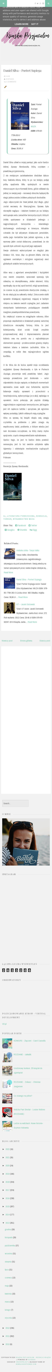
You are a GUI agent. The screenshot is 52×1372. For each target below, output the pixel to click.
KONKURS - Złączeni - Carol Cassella (29, 1040)
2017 (7, 1190)
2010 (7, 1344)
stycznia (8, 1317)
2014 (7, 1214)
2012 (7, 1327)
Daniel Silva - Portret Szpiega (22, 70)
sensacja (41, 516)
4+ (4, 516)
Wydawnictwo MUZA (24, 519)
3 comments (11, 82)
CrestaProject (22, 1362)
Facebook (21, 525)
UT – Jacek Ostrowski (25, 604)
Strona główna (26, 640)
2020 (7, 1165)
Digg (34, 529)
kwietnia (8, 1293)
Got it (34, 24)
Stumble (23, 529)
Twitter (34, 525)
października (10, 1245)
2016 (7, 1198)
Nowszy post (7, 640)
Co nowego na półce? (23, 1095)
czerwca (8, 1277)
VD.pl (4, 1023)
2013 (7, 1222)
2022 (7, 1149)
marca (7, 1301)
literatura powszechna (21, 516)
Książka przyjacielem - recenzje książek (33, 1357)
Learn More (21, 24)
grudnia (8, 1229)
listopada (8, 1237)
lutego (7, 1309)
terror (7, 519)
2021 (7, 1157)
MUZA (33, 126)
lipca (7, 1269)
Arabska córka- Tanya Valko (27, 550)
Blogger (31, 1360)
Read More (8, 572)
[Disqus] (26, 683)
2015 (7, 1206)
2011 (7, 1336)
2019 (7, 1173)
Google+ (11, 529)
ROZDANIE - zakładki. (23, 1054)
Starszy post (45, 640)
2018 (7, 1181)
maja (7, 1285)
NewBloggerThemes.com (26, 1364)
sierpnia (8, 1261)
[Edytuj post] (5, 87)
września (8, 1253)
